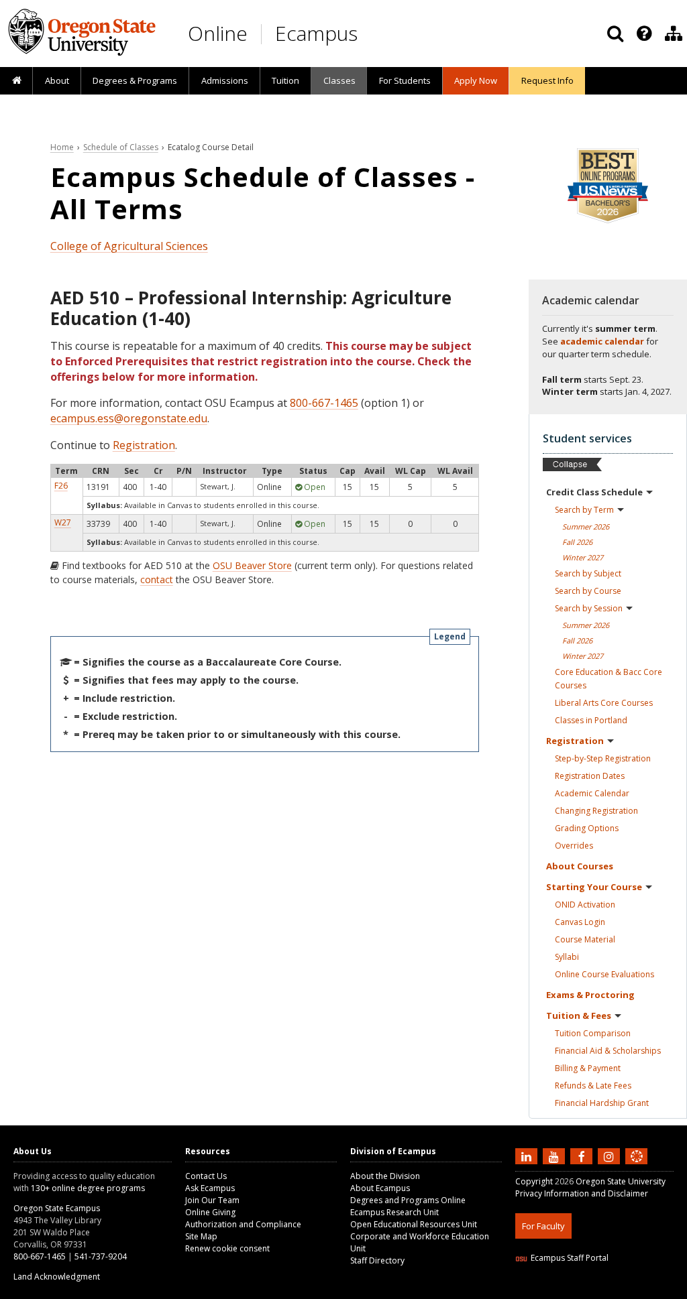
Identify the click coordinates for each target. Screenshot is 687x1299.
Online (218, 33)
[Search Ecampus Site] (615, 33)
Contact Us (206, 1176)
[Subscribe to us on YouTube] (555, 1156)
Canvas (580, 922)
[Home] (16, 81)
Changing (596, 810)
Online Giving (210, 1212)
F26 (61, 485)
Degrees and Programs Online (408, 1200)
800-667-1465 (324, 402)
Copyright (534, 1181)
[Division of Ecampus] (673, 33)
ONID (585, 904)
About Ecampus (380, 1188)
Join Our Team (212, 1200)
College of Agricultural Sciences (129, 246)
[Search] (615, 33)
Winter (582, 557)
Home (62, 147)
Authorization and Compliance (243, 1224)
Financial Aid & (608, 1050)
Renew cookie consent (227, 1248)
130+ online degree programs (88, 1188)
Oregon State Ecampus (56, 1208)
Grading (587, 828)
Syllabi (567, 957)
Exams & (590, 995)
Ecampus (316, 33)
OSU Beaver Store (252, 565)
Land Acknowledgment (56, 1276)
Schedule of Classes (120, 147)
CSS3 (621, 1290)
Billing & (588, 1068)
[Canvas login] (636, 1167)
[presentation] (643, 33)
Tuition (285, 80)
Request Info (547, 80)
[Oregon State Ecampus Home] (263, 34)
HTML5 (590, 1290)
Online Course (604, 974)
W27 (62, 522)
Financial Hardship (602, 1103)
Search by (584, 509)
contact (156, 579)
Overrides (574, 845)
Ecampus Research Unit (394, 1212)
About (57, 80)
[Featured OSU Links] (644, 33)
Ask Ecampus (210, 1188)
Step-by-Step (603, 758)
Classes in (591, 720)
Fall (577, 542)
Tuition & (578, 1015)
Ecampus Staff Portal (570, 1257)
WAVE (649, 1290)
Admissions (224, 80)
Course (585, 939)
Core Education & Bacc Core (608, 678)
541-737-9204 (100, 1256)
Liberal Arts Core (604, 702)
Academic (592, 793)
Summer (585, 526)
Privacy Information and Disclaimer (581, 1193)
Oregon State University (621, 1181)
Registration (144, 445)
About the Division (385, 1176)
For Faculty (543, 1226)
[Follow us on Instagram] (610, 1156)
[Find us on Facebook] (583, 1156)
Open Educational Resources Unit (413, 1224)
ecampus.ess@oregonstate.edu (128, 418)
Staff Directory (377, 1260)
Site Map (201, 1236)
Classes (339, 80)
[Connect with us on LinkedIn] (528, 1156)
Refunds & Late (593, 1085)
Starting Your (594, 887)
